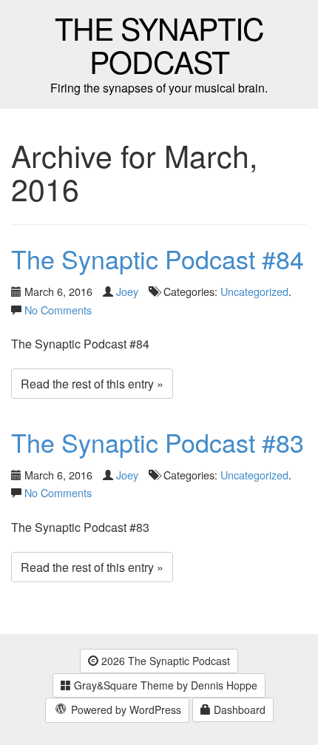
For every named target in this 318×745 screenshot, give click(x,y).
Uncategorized (254, 291)
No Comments (58, 309)
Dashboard (238, 709)
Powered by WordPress (124, 709)
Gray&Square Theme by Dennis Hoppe (164, 685)
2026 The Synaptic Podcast (164, 660)
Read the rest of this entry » (92, 383)
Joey (127, 291)
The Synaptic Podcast (159, 44)
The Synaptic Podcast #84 (157, 258)
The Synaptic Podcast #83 (157, 442)
